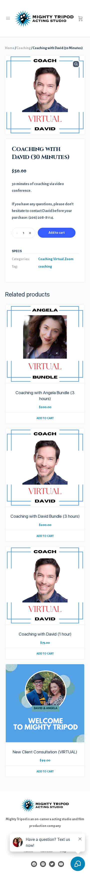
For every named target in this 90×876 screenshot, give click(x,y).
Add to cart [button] (45, 418)
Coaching (23, 48)
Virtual (58, 259)
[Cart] (80, 18)
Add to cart (56, 232)
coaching (45, 266)
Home (9, 48)
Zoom (69, 259)
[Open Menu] (8, 18)
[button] (76, 64)
